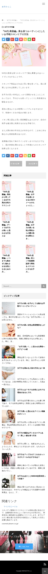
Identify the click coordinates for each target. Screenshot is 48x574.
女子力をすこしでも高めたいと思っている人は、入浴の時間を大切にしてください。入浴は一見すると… (23, 381)
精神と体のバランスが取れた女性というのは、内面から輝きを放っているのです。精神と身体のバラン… (23, 468)
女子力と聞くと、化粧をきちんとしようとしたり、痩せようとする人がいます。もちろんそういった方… (23, 446)
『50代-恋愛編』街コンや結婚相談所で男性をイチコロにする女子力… (30, 263)
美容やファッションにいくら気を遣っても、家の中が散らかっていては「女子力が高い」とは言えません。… (23, 317)
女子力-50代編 (9, 27)
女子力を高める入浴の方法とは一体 (31, 368)
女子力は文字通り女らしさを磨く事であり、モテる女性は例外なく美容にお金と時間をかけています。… (23, 403)
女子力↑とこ (6, 7)
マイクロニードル (10, 506)
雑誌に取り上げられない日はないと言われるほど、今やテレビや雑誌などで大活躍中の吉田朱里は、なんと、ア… (23, 489)
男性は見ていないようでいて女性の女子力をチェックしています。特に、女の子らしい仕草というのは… (23, 360)
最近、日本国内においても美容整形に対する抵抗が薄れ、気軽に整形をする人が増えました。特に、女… (23, 338)
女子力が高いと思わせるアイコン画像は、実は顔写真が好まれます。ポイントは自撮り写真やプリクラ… (23, 425)
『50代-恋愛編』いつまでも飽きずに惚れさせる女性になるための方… (6, 263)
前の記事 (16, 164)
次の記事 (32, 164)
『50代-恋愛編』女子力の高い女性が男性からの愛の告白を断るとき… (30, 230)
